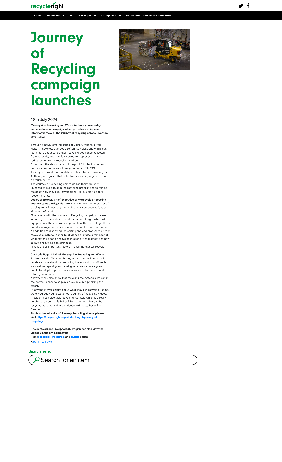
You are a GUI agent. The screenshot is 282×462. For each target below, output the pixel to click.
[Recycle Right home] (47, 10)
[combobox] (112, 360)
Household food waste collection (149, 15)
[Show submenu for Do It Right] (95, 15)
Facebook (44, 336)
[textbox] (118, 359)
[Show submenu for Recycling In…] (71, 15)
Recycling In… (57, 15)
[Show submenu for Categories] (120, 15)
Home (38, 15)
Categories (108, 15)
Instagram (58, 336)
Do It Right (83, 15)
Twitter (75, 336)
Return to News (42, 341)
